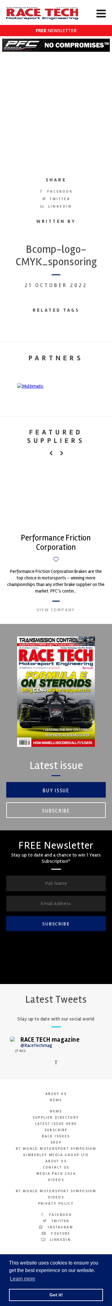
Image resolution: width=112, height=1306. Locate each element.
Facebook (59, 191)
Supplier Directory (56, 1117)
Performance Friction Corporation (56, 542)
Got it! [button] (56, 1294)
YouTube (59, 1233)
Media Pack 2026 (56, 1173)
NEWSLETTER (56, 30)
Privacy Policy (56, 1203)
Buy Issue (56, 790)
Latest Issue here (56, 1123)
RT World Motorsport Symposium (56, 1148)
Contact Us (56, 1167)
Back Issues (56, 1136)
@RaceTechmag (36, 1045)
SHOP (56, 1142)
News (56, 1100)
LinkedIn (59, 206)
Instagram (59, 1227)
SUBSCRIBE (56, 924)
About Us (56, 1094)
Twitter (59, 199)
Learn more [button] (22, 1278)
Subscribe (56, 811)
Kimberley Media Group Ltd (56, 1155)
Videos (56, 1180)
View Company (56, 609)
